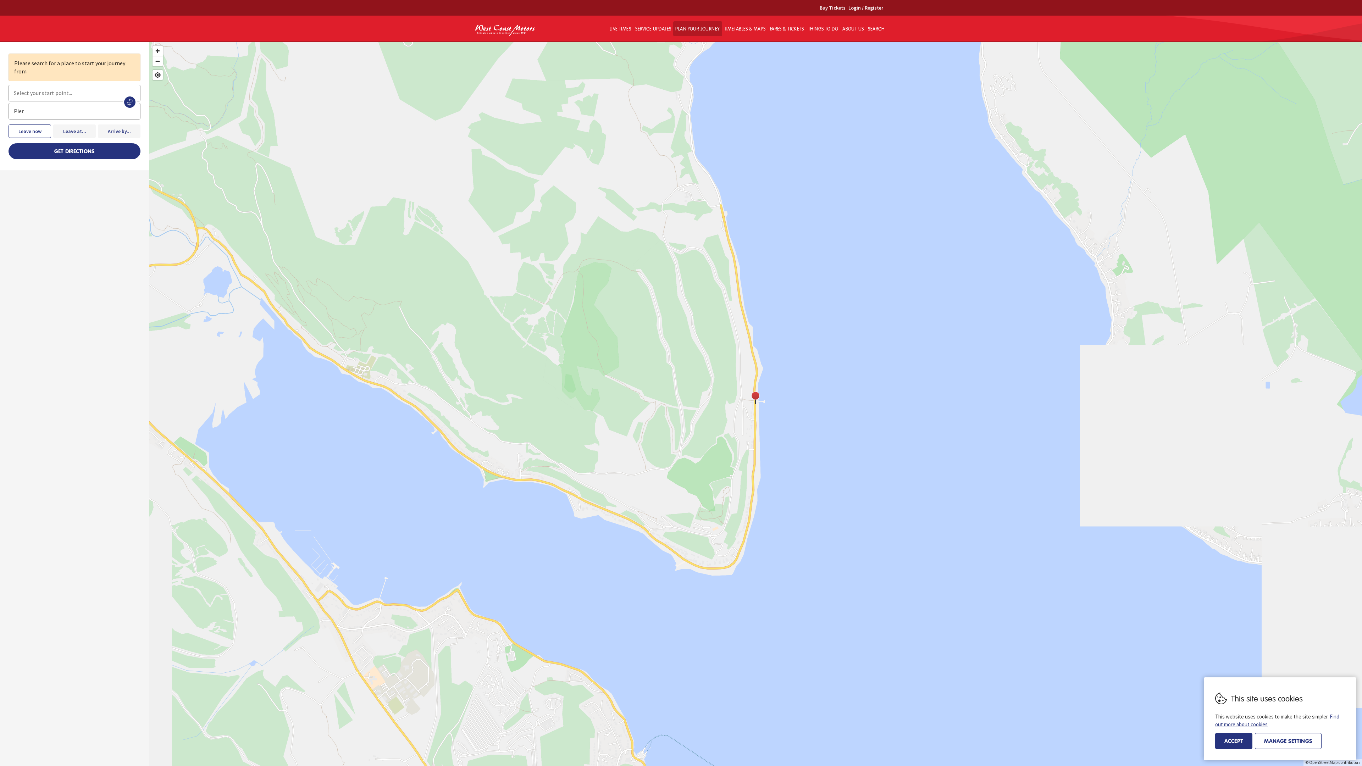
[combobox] (74, 93)
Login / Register (865, 8)
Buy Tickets (833, 8)
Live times (620, 29)
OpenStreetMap (1323, 762)
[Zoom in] (158, 51)
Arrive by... (119, 131)
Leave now (29, 131)
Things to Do (823, 29)
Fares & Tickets (787, 29)
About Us (853, 29)
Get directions (74, 151)
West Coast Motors (505, 31)
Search (876, 29)
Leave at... (74, 131)
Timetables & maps (745, 29)
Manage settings (1288, 740)
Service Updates (653, 29)
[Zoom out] (158, 61)
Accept (1233, 740)
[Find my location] (158, 75)
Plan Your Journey (697, 29)
